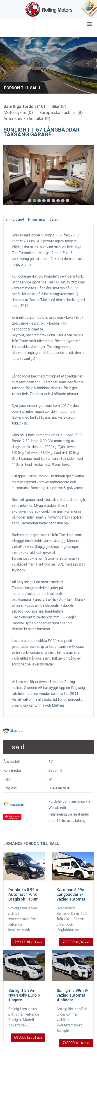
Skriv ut (15, 730)
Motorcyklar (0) (18, 112)
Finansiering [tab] (37, 219)
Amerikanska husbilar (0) (26, 118)
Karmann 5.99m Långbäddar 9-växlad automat (71, 894)
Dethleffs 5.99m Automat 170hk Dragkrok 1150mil (24, 894)
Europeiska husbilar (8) (61, 112)
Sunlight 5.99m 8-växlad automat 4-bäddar (72, 995)
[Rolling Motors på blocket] (89, 9)
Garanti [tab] (55, 219)
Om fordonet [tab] (14, 219)
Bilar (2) (58, 106)
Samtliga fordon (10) (24, 106)
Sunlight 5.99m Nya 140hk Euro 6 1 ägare (24, 995)
